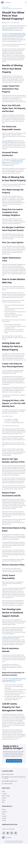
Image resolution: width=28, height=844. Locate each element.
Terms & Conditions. (19, 842)
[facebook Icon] (4, 833)
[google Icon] (12, 833)
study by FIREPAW (7, 141)
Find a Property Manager (15, 761)
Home (3, 7)
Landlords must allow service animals (11, 637)
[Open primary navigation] (25, 2)
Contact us (23, 734)
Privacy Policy (11, 842)
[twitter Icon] (8, 833)
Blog (7, 7)
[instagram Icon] (16, 833)
